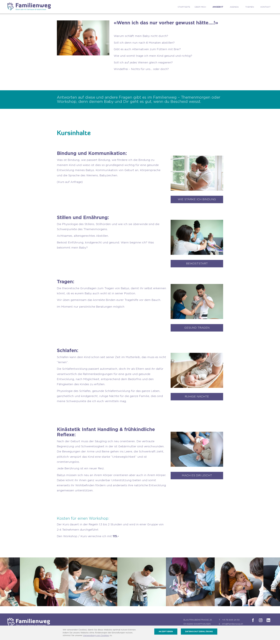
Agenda (234, 7)
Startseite (184, 7)
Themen (249, 7)
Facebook (252, 620)
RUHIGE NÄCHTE (197, 396)
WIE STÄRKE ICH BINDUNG (197, 199)
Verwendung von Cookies (96, 635)
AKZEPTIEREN (166, 631)
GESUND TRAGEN (197, 327)
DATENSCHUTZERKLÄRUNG (199, 631)
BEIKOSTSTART (197, 263)
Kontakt (265, 7)
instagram (260, 620)
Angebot (217, 7)
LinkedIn (267, 620)
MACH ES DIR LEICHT (197, 475)
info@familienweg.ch (232, 624)
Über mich (200, 7)
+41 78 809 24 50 (231, 620)
